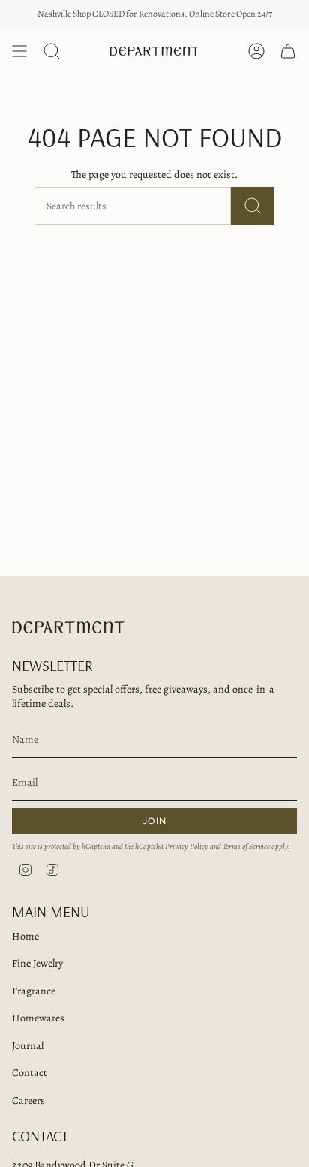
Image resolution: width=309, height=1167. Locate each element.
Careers (28, 1100)
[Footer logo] (68, 627)
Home (25, 936)
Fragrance (34, 991)
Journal (28, 1046)
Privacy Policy (186, 846)
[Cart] (288, 51)
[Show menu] (19, 51)
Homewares (38, 1018)
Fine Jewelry (37, 963)
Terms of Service (246, 846)
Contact (29, 1073)
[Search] (252, 206)
